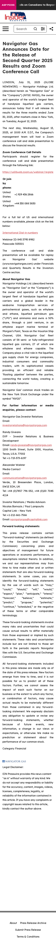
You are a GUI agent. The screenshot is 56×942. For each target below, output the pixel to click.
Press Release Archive (33, 923)
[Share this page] (51, 29)
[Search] (35, 28)
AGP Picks (8, 5)
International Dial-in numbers (20, 232)
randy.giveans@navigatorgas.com (31, 445)
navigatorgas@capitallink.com (28, 519)
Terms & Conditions (28, 936)
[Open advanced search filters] (43, 28)
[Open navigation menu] (5, 29)
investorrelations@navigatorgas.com (24, 425)
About (13, 923)
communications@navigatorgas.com (24, 477)
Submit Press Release (28, 929)
